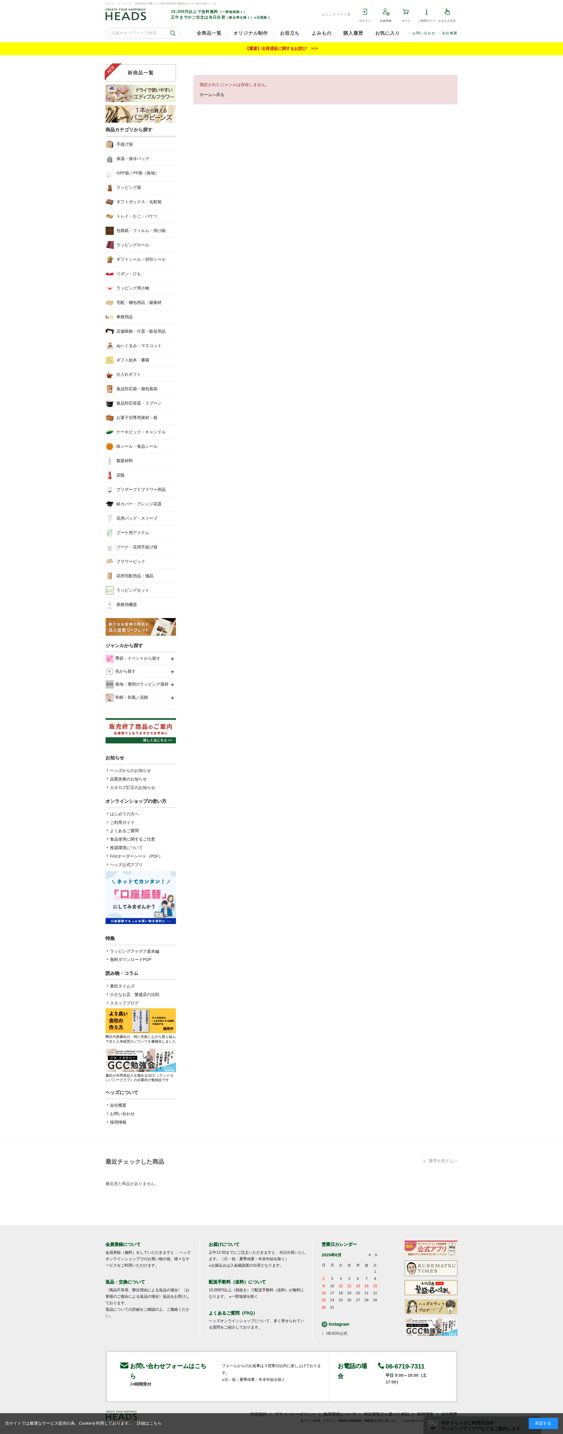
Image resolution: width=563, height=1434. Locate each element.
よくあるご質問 (124, 830)
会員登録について (123, 1244)
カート (406, 20)
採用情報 (118, 1122)
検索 (173, 33)
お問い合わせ (423, 33)
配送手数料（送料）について (237, 1281)
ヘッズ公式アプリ (126, 864)
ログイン (365, 20)
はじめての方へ (124, 814)
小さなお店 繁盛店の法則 (134, 994)
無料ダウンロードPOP (130, 959)
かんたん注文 (447, 20)
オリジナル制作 (250, 33)
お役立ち (290, 33)
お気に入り (387, 33)
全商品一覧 (209, 33)
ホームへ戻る (212, 94)
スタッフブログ (124, 1003)
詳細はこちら (149, 1423)
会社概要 (449, 33)
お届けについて (224, 1244)
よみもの (321, 33)
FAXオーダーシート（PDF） (136, 856)
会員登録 (385, 20)
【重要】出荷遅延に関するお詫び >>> (281, 48)
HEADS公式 (336, 1333)
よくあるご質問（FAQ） (233, 1312)
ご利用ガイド (426, 20)
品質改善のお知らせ (128, 779)
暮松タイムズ (122, 986)
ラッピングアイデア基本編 (134, 951)
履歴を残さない (443, 1160)
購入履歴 (353, 33)
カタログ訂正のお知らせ (132, 787)
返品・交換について (125, 1281)
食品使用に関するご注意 (132, 839)
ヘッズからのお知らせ (130, 770)
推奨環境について (126, 847)
